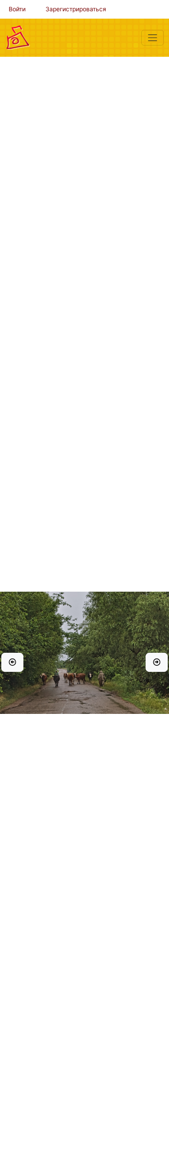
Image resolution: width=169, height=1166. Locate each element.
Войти (17, 9)
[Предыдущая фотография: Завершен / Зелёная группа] (12, 662)
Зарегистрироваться (76, 9)
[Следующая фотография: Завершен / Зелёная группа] (157, 662)
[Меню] (152, 38)
